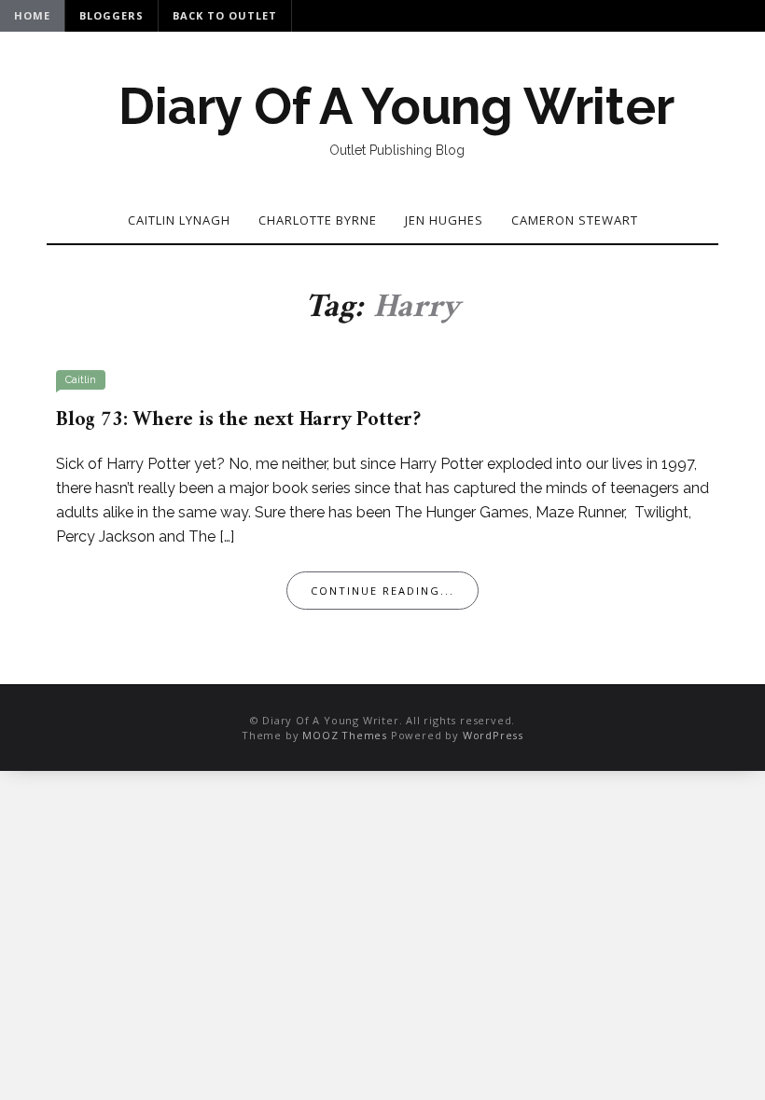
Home (32, 15)
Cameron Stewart (574, 220)
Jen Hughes (444, 220)
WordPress (493, 735)
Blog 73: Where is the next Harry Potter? (238, 420)
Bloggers (111, 15)
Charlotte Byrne (317, 220)
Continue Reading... (382, 591)
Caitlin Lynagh (179, 220)
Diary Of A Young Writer (396, 106)
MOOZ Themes (344, 735)
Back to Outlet (225, 15)
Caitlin (80, 380)
